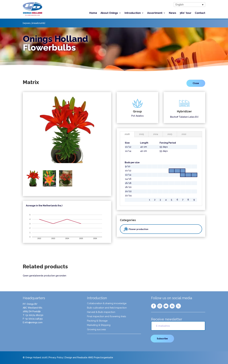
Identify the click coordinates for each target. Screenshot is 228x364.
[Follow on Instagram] (159, 306)
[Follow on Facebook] (153, 306)
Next (112, 132)
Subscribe (162, 338)
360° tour (185, 13)
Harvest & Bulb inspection (101, 312)
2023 (170, 134)
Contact (200, 13)
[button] (189, 4)
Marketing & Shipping (98, 325)
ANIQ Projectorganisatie (100, 357)
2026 (127, 134)
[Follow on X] (178, 306)
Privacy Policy (56, 357)
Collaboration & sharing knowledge (106, 303)
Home (93, 13)
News (172, 13)
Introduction (133, 13)
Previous (22, 132)
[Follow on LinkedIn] (172, 306)
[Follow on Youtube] (165, 306)
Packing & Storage (97, 321)
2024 (155, 134)
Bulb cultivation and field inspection (107, 308)
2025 (141, 134)
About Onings (109, 13)
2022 (184, 134)
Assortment (154, 13)
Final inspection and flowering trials (106, 316)
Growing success (96, 329)
